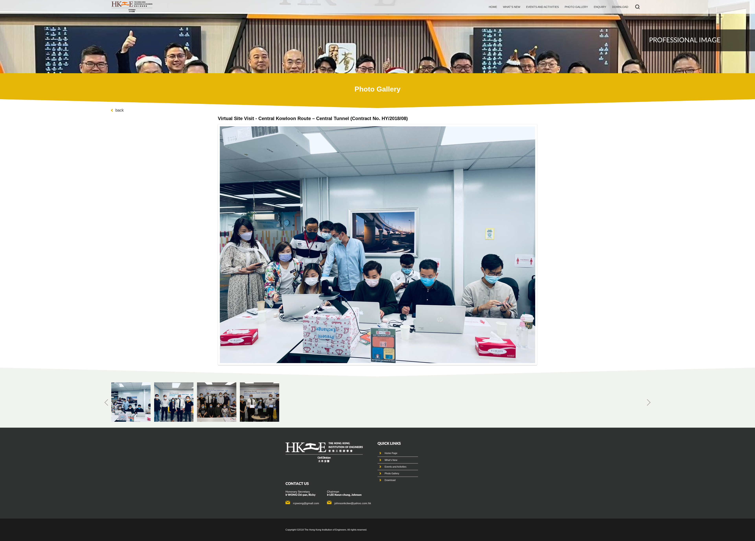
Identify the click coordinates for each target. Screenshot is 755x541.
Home (493, 6)
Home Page (391, 453)
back (119, 110)
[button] (107, 402)
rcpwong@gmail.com (306, 503)
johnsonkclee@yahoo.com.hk (352, 503)
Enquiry (600, 6)
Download (620, 6)
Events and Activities (395, 466)
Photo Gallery (392, 473)
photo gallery (576, 6)
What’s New (391, 460)
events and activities (542, 6)
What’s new (511, 6)
